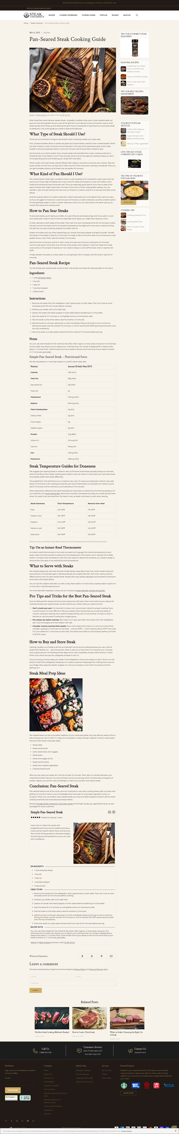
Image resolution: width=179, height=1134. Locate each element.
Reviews (47, 1114)
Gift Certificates (82, 1074)
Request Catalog (83, 1070)
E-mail (7, 1078)
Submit (35, 990)
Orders (104, 1074)
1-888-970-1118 (45, 1052)
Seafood (127, 15)
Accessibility (49, 1082)
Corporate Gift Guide (84, 1078)
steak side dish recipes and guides (90, 591)
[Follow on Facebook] (6, 1121)
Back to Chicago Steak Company (39, 8)
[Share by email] (111, 956)
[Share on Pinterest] (101, 956)
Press (46, 1070)
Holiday (115, 15)
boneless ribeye (44, 278)
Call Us (45, 1049)
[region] (89, 1131)
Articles (47, 32)
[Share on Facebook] (82, 956)
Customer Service (51, 1086)
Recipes (52, 15)
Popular (103, 15)
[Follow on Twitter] (11, 1121)
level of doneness (52, 494)
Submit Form (140, 1052)
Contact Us (140, 1049)
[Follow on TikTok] (33, 1121)
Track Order (106, 1078)
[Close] (175, 1130)
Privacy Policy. (126, 1131)
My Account (107, 1070)
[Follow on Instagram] (17, 1121)
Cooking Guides (88, 15)
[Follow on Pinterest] (22, 1121)
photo (31, 115)
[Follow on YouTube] (28, 1121)
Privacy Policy (79, 969)
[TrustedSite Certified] (11, 1097)
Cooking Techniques (68, 15)
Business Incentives (84, 1082)
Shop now (128, 202)
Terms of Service (96, 969)
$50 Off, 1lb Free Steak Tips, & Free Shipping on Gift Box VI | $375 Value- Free (89, 3)
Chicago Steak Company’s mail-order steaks (54, 804)
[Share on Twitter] (92, 956)
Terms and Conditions (53, 1106)
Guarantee (48, 1110)
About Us (48, 1074)
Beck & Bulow (42, 115)
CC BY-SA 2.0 (65, 115)
